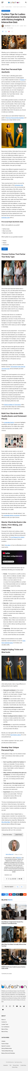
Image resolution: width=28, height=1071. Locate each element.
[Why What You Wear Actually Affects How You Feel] (14, 934)
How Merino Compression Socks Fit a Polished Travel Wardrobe (12, 922)
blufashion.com (8, 875)
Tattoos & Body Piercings (7, 1050)
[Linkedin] (11, 879)
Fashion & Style (8, 6)
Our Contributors (5, 1026)
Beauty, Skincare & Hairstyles (8, 1053)
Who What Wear (5, 822)
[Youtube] (19, 879)
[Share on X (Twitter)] (6, 31)
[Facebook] (6, 879)
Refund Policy (4, 1031)
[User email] (21, 879)
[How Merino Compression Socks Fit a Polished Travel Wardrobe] (14, 912)
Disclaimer (5, 1065)
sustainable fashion (9, 422)
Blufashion (19, 857)
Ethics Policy (14, 1067)
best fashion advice (16, 735)
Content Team (4, 1024)
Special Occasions (5, 1046)
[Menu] (2, 2)
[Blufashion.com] (14, 2)
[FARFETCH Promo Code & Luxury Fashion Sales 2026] (14, 957)
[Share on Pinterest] (9, 31)
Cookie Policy (23, 1065)
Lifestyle (3, 1041)
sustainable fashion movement (12, 515)
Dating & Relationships (6, 1048)
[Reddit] (15, 879)
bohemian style (19, 185)
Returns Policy (4, 1029)
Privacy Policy (16, 1065)
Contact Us (4, 1022)
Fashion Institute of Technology (12, 404)
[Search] (26, 2)
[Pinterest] (13, 879)
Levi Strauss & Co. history (17, 537)
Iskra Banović (7, 25)
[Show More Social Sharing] (12, 31)
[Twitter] (17, 879)
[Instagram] (8, 879)
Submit (4, 248)
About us (3, 1019)
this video (7, 545)
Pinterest (22, 79)
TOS (10, 1065)
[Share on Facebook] (2, 31)
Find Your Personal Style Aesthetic (15, 118)
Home (2, 6)
